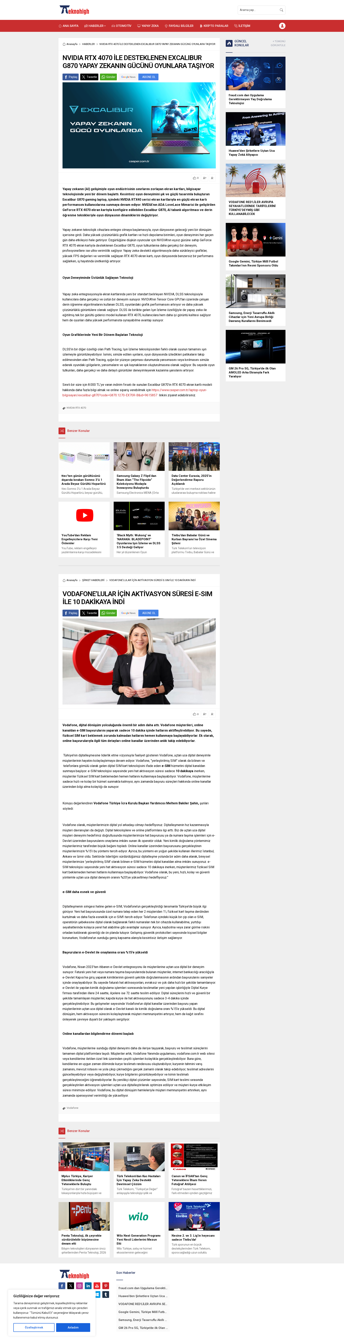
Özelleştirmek (34, 1327)
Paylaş (73, 77)
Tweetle (92, 77)
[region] (52, 1313)
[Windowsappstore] (97, 1294)
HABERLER (88, 44)
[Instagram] (79, 1285)
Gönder (110, 77)
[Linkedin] (88, 1285)
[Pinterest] (105, 1285)
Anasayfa (71, 44)
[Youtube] (97, 1285)
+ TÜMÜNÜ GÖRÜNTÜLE (278, 43)
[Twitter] (70, 1285)
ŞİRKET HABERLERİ (93, 580)
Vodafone (72, 1107)
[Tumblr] (105, 1294)
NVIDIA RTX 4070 (76, 407)
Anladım (73, 1327)
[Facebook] (62, 1285)
